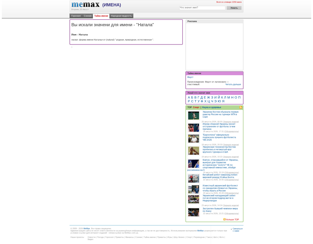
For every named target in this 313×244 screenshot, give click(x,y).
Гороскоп (76, 16)
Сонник (87, 16)
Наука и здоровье (211, 107)
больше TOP (232, 219)
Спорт (196, 107)
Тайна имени (101, 16)
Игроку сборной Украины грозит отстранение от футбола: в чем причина (219, 126)
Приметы (119, 237)
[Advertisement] (214, 46)
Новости (91, 237)
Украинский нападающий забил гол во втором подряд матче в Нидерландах (219, 198)
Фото (221, 237)
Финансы (129, 237)
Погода (100, 237)
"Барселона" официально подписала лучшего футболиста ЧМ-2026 (219, 137)
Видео (90, 239)
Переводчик (199, 237)
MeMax (87, 228)
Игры (169, 237)
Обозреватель (231, 131)
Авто (215, 237)
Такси (209, 237)
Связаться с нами (238, 230)
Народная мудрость (121, 16)
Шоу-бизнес (179, 237)
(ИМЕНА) (111, 4)
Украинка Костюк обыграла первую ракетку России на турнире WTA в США (221, 114)
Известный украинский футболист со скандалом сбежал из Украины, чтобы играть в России (220, 188)
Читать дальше (233, 84)
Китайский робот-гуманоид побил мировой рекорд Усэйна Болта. (220, 176)
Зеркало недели (231, 122)
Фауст (190, 77)
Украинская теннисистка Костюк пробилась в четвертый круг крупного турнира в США (219, 149)
